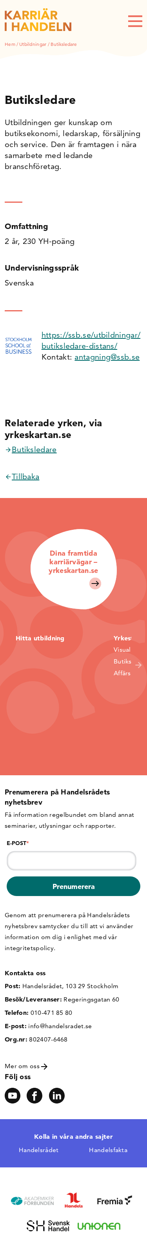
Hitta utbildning (40, 638)
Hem (10, 44)
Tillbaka (25, 476)
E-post (18, 843)
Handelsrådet (39, 1150)
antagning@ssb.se (107, 357)
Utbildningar (33, 44)
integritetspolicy (29, 948)
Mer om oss (23, 1066)
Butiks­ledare (34, 449)
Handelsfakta (108, 1150)
